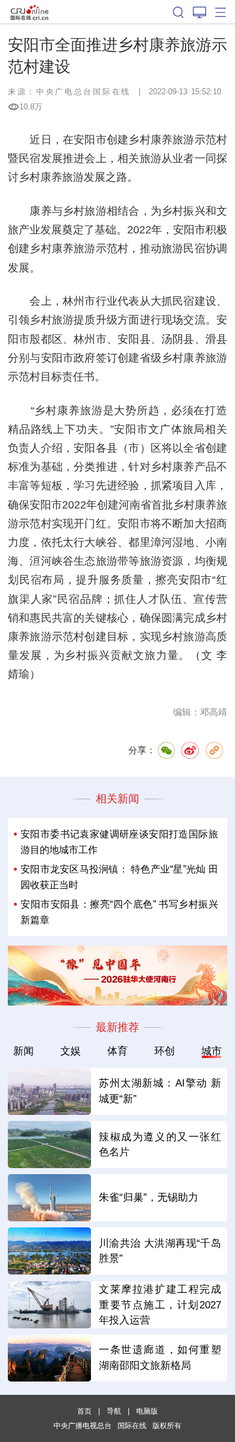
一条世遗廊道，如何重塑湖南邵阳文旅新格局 (160, 1357)
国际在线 (29, 12)
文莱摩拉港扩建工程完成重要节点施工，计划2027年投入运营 (160, 1305)
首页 (84, 1411)
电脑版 (147, 1411)
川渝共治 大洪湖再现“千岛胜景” (160, 1251)
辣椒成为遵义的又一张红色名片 (160, 1144)
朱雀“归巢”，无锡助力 (148, 1197)
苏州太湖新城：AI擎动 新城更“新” (160, 1090)
